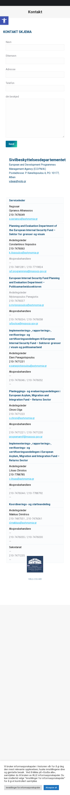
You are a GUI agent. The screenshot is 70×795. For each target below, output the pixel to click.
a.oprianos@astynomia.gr (23, 218)
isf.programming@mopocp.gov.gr (28, 271)
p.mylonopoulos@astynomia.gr (26, 305)
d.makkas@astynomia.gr (23, 522)
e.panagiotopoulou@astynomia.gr (28, 365)
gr (37, 323)
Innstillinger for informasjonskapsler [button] (23, 787)
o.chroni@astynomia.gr (22, 418)
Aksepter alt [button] (51, 787)
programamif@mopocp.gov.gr (25, 436)
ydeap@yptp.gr (17, 181)
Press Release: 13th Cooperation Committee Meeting (28, 723)
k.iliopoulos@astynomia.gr (24, 252)
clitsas (21, 478)
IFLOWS (7, 733)
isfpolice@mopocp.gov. (22, 323)
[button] (4, 20)
